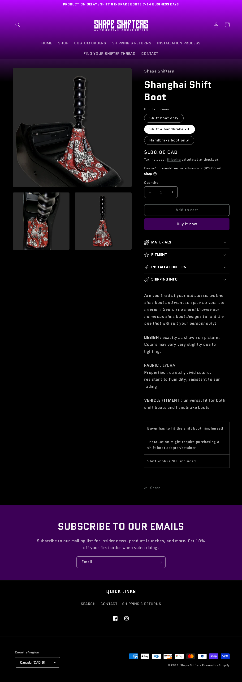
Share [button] (155, 487)
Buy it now (187, 224)
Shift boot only (163, 117)
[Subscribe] (160, 562)
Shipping (174, 160)
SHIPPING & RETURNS (141, 603)
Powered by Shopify (215, 665)
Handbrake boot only (169, 140)
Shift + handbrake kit (169, 129)
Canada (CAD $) (32, 662)
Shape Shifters (190, 665)
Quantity (151, 182)
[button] (18, 24)
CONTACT (108, 603)
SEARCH (88, 603)
